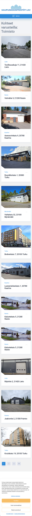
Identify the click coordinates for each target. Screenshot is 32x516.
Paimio (7, 415)
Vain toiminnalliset (16, 505)
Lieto (6, 62)
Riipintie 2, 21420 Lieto (14, 381)
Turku (6, 172)
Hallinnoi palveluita (15, 496)
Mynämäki (8, 211)
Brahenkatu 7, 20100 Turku (16, 254)
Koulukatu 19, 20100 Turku (16, 453)
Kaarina (7, 132)
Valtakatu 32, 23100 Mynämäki (13, 216)
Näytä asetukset (16, 510)
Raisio (6, 95)
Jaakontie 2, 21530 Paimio (16, 419)
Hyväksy (16, 500)
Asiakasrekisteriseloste (19, 513)
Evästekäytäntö (9, 513)
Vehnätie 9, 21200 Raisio (15, 98)
